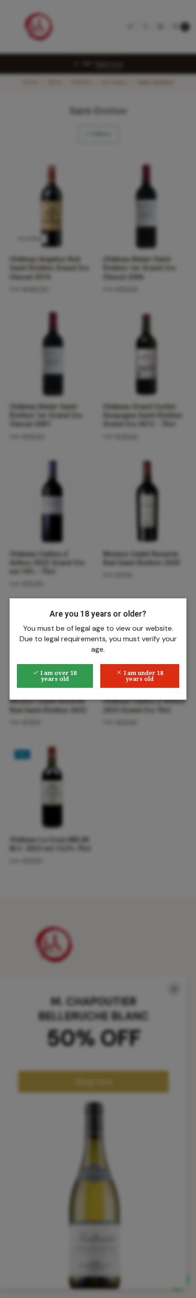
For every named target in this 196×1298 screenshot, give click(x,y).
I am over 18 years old (58, 676)
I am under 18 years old (142, 676)
